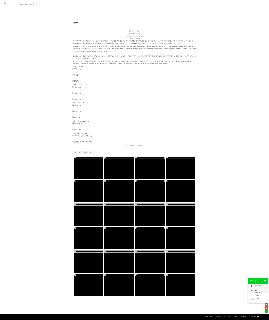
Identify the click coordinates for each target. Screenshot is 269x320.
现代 (91, 152)
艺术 (80, 152)
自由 (75, 152)
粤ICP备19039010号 (240, 317)
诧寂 (85, 152)
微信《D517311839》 (256, 291)
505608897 (257, 286)
